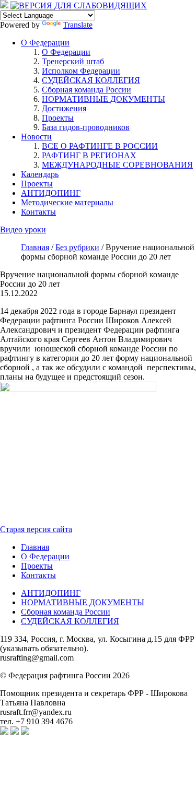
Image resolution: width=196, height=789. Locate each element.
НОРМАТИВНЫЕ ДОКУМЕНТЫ (103, 99)
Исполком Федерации (81, 70)
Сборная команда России (86, 89)
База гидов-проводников (86, 127)
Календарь (40, 174)
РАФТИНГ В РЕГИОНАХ (89, 155)
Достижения (64, 108)
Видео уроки (23, 229)
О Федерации (45, 42)
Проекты (58, 117)
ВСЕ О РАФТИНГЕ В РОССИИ (100, 146)
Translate (78, 24)
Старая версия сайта (36, 529)
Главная (35, 547)
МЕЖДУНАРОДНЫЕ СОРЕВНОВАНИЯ (117, 164)
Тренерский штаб (73, 61)
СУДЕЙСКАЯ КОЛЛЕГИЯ (91, 80)
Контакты (38, 211)
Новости (36, 136)
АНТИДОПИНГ (50, 193)
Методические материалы (67, 202)
